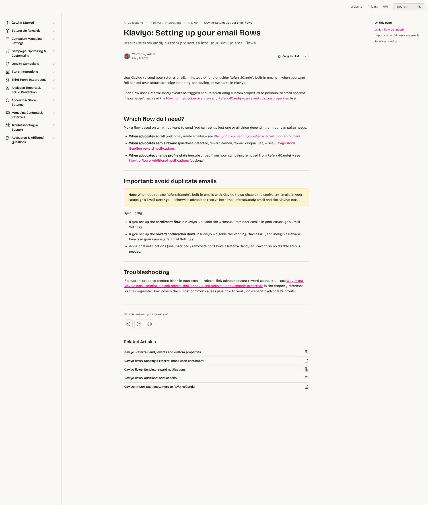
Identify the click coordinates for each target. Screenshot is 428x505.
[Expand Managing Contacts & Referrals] (54, 113)
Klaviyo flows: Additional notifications (159, 161)
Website (356, 6)
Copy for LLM (290, 56)
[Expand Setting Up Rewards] (54, 31)
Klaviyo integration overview (188, 98)
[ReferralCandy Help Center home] (4, 6)
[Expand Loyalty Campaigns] (54, 64)
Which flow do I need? (389, 29)
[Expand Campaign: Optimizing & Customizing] (54, 51)
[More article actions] (305, 56)
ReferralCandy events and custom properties (253, 98)
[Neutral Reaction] (138, 323)
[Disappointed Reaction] (128, 323)
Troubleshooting (386, 41)
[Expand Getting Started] (54, 23)
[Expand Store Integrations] (54, 72)
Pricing (373, 6)
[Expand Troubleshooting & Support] (54, 125)
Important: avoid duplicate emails (397, 35)
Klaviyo (193, 23)
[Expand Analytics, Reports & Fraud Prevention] (54, 88)
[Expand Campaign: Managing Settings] (54, 39)
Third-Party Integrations (165, 23)
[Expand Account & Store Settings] (54, 100)
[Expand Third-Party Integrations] (54, 80)
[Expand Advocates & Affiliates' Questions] (54, 138)
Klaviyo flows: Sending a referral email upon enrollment (257, 136)
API (385, 6)
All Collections (133, 23)
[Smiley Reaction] (149, 323)
